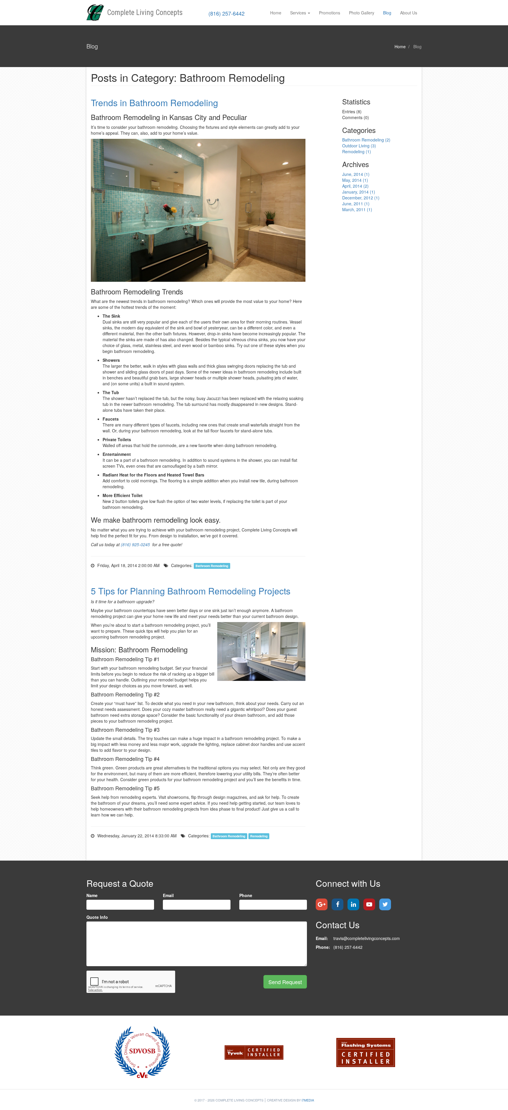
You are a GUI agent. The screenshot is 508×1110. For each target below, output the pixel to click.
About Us (408, 13)
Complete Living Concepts (145, 12)
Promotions (329, 13)
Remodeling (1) (356, 151)
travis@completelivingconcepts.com (366, 938)
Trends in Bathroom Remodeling (154, 102)
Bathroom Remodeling (211, 566)
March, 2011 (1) (357, 209)
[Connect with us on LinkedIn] (353, 904)
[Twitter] (385, 904)
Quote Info (97, 917)
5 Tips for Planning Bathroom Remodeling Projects (190, 590)
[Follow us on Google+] (321, 904)
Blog (387, 13)
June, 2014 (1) (356, 174)
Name (92, 895)
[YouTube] (369, 904)
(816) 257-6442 (226, 13)
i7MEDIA (308, 1100)
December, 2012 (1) (361, 198)
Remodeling (259, 836)
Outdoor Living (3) (359, 146)
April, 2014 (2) (355, 186)
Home (275, 13)
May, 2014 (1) (355, 180)
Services (298, 13)
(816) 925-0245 (135, 544)
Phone (245, 895)
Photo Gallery (361, 13)
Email (168, 895)
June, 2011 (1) (356, 203)
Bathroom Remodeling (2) (366, 140)
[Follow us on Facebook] (337, 904)
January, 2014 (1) (358, 192)
